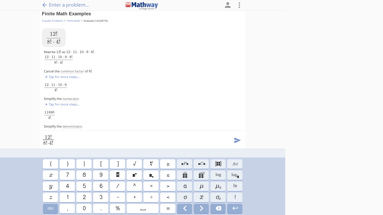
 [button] (50, 197)
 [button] (201, 164)
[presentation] (54, 37)
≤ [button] (167, 175)
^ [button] (134, 186)
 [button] (151, 175)
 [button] (184, 175)
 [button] (50, 186)
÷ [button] (151, 197)
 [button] (143, 208)
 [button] (235, 175)
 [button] (50, 175)
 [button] (235, 164)
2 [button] (84, 197)
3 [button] (100, 197)
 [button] (201, 175)
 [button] (117, 175)
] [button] (117, 164)
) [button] (67, 164)
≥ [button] (167, 164)
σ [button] (185, 197)
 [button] (134, 175)
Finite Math (73, 20)
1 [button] (67, 197)
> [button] (167, 186)
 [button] (185, 208)
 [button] (50, 208)
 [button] (218, 164)
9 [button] (100, 175)
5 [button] (84, 186)
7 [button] (67, 175)
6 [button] (100, 186)
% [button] (117, 208)
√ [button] (134, 164)
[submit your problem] (237, 140)
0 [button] (84, 208)
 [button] (218, 197)
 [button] (235, 186)
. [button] (101, 208)
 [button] (201, 197)
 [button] (218, 208)
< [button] (167, 197)
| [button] (84, 164)
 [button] (218, 175)
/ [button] (117, 186)
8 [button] (84, 175)
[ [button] (101, 164)
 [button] (201, 208)
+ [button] (134, 197)
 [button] (184, 164)
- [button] (117, 197)
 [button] (151, 164)
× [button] (151, 186)
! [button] (235, 197)
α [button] (185, 186)
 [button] (235, 208)
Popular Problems (52, 20)
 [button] (218, 186)
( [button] (50, 164)
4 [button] (67, 186)
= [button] (168, 208)
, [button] (67, 208)
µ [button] (201, 186)
